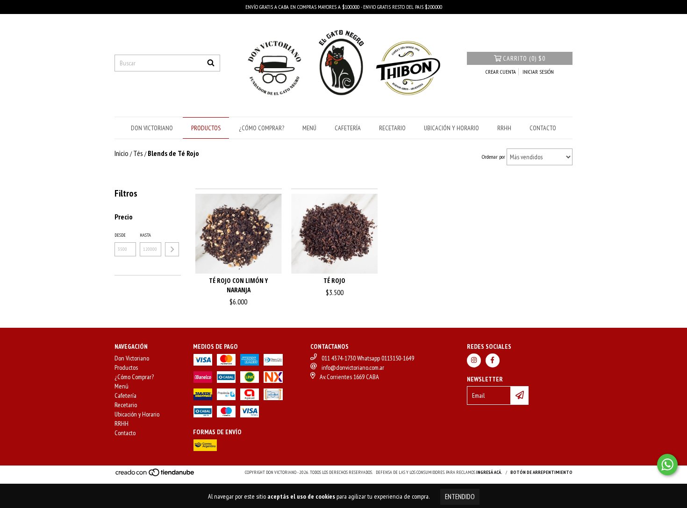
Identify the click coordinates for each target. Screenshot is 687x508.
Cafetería (348, 128)
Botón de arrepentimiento (541, 472)
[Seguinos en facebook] (493, 360)
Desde (120, 235)
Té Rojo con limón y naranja (238, 285)
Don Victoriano (152, 128)
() (524, 58)
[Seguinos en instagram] (474, 360)
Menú (309, 128)
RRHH (504, 128)
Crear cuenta (501, 71)
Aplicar (172, 249)
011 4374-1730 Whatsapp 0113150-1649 (368, 358)
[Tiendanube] (155, 475)
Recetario (392, 128)
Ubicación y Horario (451, 128)
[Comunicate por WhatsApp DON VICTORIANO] (667, 464)
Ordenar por (493, 156)
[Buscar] (210, 63)
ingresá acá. (489, 472)
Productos (206, 128)
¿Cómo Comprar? (261, 128)
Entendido (460, 496)
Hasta (145, 235)
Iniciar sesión (538, 71)
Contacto (543, 128)
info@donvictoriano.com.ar (353, 367)
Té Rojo (334, 280)
